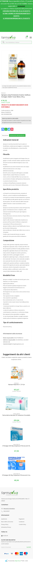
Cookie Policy (22, 524)
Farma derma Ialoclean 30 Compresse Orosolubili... (16, 415)
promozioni (21, 6)
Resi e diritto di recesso (7, 522)
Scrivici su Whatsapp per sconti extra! (16, 34)
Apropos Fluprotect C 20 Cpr (16, 384)
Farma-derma (16, 414)
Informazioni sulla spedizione (17, 135)
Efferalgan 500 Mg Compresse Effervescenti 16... (17, 446)
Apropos (3, 93)
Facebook (5, 535)
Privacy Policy (4, 524)
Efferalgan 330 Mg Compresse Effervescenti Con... (16, 475)
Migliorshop (18, 561)
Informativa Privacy (6, 527)
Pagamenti (21, 519)
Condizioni (21, 522)
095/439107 (6, 511)
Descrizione (5, 135)
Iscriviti (29, 547)
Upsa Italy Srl (16, 444)
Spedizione (4, 519)
